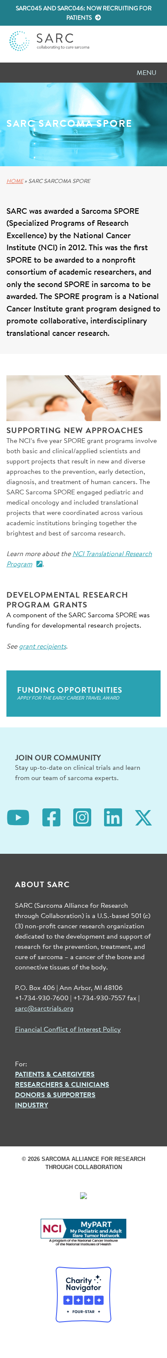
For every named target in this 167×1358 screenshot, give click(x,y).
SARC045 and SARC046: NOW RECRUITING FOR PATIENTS (84, 12)
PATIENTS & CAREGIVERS (55, 1074)
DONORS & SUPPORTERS (55, 1094)
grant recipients (42, 645)
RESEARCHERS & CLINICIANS (62, 1084)
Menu (146, 72)
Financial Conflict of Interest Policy (68, 1028)
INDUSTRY (31, 1105)
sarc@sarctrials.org (44, 1007)
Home (14, 181)
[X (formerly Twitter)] (143, 816)
